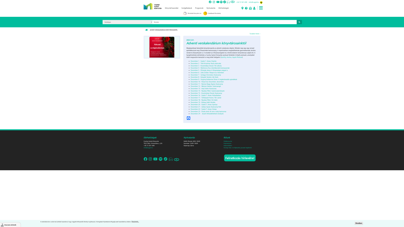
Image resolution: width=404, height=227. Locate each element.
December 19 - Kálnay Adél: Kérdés (203, 102)
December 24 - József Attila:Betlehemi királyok (207, 114)
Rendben (358, 223)
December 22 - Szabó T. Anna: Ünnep (204, 109)
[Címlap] (152, 4)
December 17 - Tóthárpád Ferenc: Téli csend (206, 98)
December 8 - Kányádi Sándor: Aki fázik (204, 77)
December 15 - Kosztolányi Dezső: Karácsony (206, 93)
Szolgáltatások (186, 8)
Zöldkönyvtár (228, 141)
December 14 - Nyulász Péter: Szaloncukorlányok (207, 91)
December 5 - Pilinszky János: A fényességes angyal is (209, 70)
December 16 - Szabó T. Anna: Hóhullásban (206, 95)
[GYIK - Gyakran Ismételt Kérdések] (246, 8)
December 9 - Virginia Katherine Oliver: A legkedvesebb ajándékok (214, 79)
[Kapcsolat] (250, 8)
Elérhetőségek (224, 8)
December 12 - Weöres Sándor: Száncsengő (206, 86)
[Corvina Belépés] (254, 8)
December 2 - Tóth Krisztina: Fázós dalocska (206, 63)
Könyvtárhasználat (171, 8)
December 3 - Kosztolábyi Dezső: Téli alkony (206, 66)
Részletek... (135, 221)
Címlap (146, 30)
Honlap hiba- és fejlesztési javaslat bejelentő (238, 148)
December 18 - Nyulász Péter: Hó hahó (204, 100)
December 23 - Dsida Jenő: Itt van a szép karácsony (208, 111)
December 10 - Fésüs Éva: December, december (207, 82)
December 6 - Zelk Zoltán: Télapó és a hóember (207, 72)
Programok (199, 8)
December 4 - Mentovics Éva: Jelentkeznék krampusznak (210, 68)
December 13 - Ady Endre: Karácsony (203, 88)
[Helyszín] (242, 8)
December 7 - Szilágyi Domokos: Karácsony (206, 75)
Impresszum (227, 143)
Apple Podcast (237, 57)
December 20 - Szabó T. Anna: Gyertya (204, 104)
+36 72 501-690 (241, 2)
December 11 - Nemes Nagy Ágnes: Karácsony (207, 84)
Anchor (229, 57)
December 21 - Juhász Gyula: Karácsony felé (206, 107)
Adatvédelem (228, 145)
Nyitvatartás (211, 8)
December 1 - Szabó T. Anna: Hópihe (203, 61)
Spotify (223, 57)
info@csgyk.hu (254, 2)
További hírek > (255, 34)
